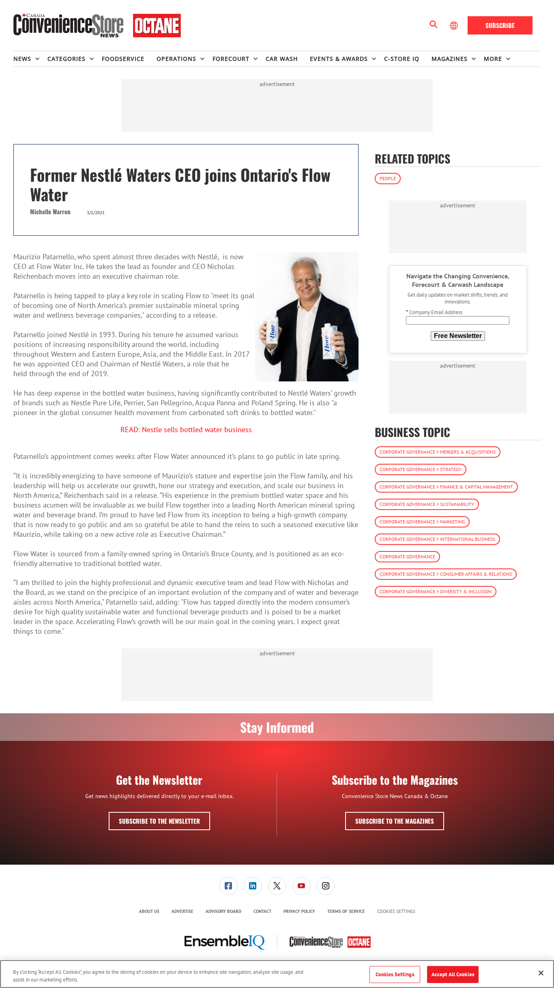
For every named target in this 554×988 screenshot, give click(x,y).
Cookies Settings (396, 911)
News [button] (22, 58)
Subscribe (500, 25)
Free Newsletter (458, 335)
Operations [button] (176, 58)
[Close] (541, 973)
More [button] (493, 58)
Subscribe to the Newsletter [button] (159, 820)
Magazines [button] (450, 58)
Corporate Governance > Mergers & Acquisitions (438, 452)
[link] (228, 886)
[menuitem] (30, 59)
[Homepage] (97, 25)
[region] (277, 974)
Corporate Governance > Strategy (421, 470)
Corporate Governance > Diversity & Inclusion (436, 592)
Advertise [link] (182, 911)
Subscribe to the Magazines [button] (394, 820)
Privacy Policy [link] (299, 911)
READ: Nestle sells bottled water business (186, 429)
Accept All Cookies (453, 974)
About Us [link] (149, 911)
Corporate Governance (407, 557)
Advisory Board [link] (223, 911)
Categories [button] (66, 58)
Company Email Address (434, 312)
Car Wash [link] (282, 58)
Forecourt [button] (231, 58)
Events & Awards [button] (339, 58)
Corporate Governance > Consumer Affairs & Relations (446, 574)
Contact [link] (262, 911)
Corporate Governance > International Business (437, 539)
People (388, 178)
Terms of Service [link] (346, 911)
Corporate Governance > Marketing (422, 522)
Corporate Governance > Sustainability (427, 505)
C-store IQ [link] (401, 58)
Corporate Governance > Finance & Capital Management (446, 487)
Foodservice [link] (123, 58)
